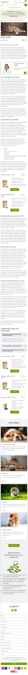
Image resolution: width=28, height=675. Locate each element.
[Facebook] (12, 610)
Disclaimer (3, 630)
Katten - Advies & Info (5, 645)
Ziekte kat (10, 20)
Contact (2, 654)
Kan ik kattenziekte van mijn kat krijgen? (11, 346)
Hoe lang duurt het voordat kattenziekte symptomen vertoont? (11, 334)
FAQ (1, 612)
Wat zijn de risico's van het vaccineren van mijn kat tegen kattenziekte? (13, 350)
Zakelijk (2, 636)
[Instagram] (15, 610)
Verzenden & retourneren (6, 648)
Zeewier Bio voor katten (12, 312)
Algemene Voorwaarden (6, 633)
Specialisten (3, 624)
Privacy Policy (4, 627)
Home (2, 20)
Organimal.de (4, 621)
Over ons (2, 615)
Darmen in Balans (11, 289)
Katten (6, 20)
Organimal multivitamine (19, 298)
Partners (2, 639)
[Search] (25, 5)
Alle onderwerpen (14, 545)
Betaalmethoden (4, 651)
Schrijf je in (14, 664)
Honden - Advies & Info (5, 642)
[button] (19, 2)
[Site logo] (5, 2)
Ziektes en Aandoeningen (18, 20)
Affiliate (2, 618)
